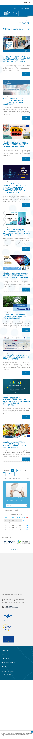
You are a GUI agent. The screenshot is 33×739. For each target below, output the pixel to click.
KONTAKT (4, 666)
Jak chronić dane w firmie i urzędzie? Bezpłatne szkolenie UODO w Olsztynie (16, 357)
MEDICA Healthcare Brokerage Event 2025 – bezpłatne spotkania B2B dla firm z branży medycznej (16, 101)
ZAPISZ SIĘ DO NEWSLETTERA (12, 478)
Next (20, 549)
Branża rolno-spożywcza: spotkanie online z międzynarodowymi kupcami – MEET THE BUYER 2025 (15, 444)
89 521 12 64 (10, 606)
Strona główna (6, 34)
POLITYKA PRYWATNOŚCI (8, 662)
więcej (26, 73)
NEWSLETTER (5, 658)
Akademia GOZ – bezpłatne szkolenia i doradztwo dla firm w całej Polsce (14, 316)
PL (26, 20)
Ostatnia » (11, 474)
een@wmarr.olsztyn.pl (12, 607)
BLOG (3, 654)
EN (28, 20)
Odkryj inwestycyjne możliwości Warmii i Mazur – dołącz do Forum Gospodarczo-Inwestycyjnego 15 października (16, 401)
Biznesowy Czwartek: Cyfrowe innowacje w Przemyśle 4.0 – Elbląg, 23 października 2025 (16, 275)
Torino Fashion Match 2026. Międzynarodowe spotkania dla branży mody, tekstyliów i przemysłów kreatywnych (16, 59)
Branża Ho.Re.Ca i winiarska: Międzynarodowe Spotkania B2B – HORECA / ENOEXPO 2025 (16, 145)
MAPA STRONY (6, 650)
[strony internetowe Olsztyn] (11, 671)
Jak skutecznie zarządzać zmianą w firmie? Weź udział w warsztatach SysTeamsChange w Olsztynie (16, 232)
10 (28, 470)
